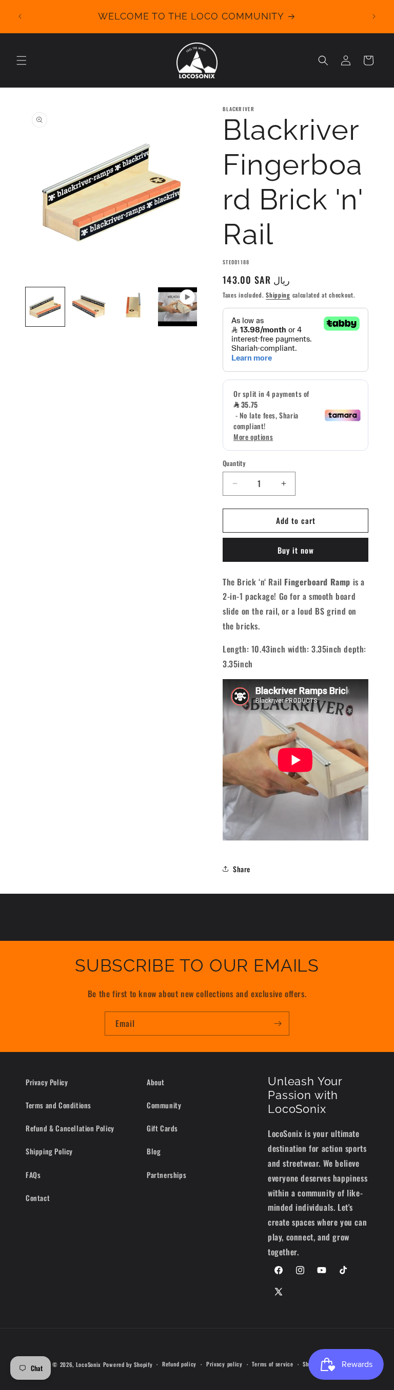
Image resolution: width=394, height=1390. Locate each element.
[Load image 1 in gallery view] (45, 306)
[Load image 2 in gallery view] (89, 306)
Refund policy (179, 1364)
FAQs (33, 1174)
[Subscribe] (277, 1024)
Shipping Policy (49, 1151)
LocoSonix (88, 1364)
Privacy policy (224, 1364)
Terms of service (272, 1364)
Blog (154, 1151)
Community (164, 1105)
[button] (21, 60)
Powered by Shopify (128, 1364)
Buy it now (296, 550)
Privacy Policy (47, 1082)
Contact (38, 1197)
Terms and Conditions (58, 1105)
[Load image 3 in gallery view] (133, 306)
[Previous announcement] (20, 16)
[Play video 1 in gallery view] (177, 306)
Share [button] (241, 869)
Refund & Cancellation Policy (70, 1128)
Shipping (278, 294)
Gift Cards (162, 1128)
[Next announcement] (374, 16)
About (156, 1082)
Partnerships (166, 1174)
